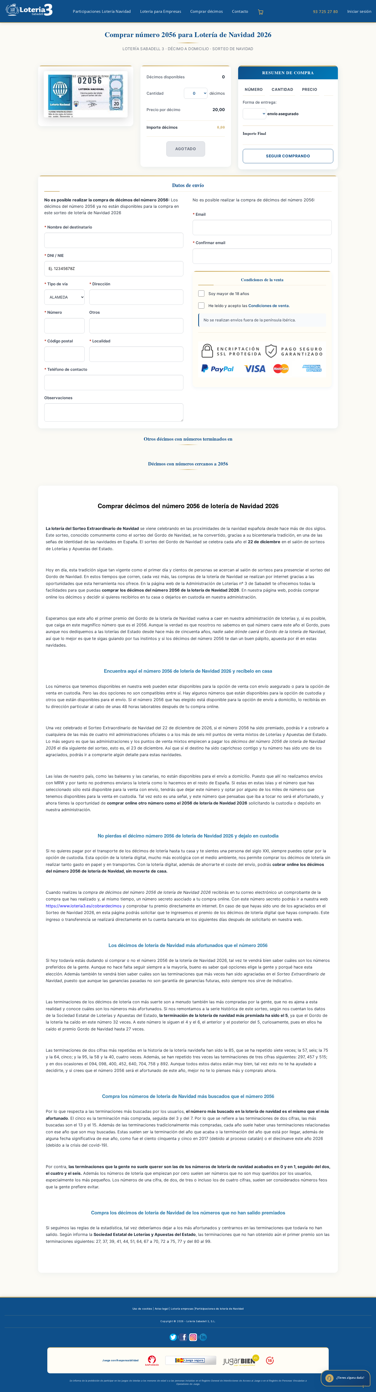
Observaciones (58, 397)
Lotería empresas (182, 1308)
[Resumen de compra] (260, 12)
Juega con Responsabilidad (120, 1360)
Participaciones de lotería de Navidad (219, 1308)
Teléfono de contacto (65, 369)
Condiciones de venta (268, 305)
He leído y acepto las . (248, 305)
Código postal (58, 341)
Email (199, 214)
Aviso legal (161, 1308)
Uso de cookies (142, 1308)
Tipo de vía (56, 283)
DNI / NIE (54, 255)
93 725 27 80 (325, 11)
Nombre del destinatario (68, 227)
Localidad (99, 341)
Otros (94, 312)
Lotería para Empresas (160, 11)
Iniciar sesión (359, 11)
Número (53, 312)
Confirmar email (209, 242)
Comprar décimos (206, 11)
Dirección (99, 283)
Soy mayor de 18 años (228, 293)
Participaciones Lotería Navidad (102, 11)
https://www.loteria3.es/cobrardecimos (83, 905)
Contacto (240, 11)
